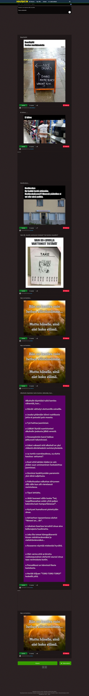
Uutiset (44, 1)
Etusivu (38, 663)
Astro (31, 293)
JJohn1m (32, 388)
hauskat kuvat (27, 4)
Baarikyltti (23, 37)
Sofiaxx (31, 587)
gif (22, 4)
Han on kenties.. (25, 298)
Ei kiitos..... (24, 112)
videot (33, 4)
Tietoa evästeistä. (22, 10)
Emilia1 (31, 340)
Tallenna (67, 105)
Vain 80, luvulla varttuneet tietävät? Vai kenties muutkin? (39, 235)
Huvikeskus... (24, 183)
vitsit (19, 4)
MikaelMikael (32, 107)
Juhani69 (32, 149)
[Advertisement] (44, 25)
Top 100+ (39, 1)
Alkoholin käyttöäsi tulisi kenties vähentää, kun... (36, 393)
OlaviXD (31, 230)
